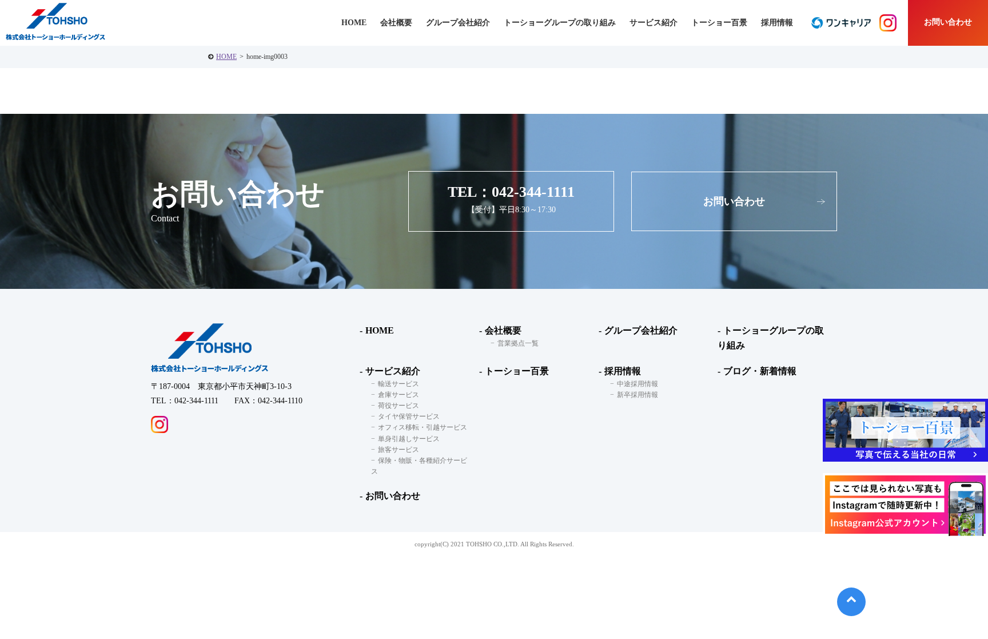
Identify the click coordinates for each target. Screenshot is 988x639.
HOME (226, 57)
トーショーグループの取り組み (560, 22)
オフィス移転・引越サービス (422, 427)
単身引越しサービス (409, 439)
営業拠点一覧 (518, 343)
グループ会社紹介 (458, 22)
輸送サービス (398, 384)
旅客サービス (398, 450)
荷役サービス (398, 406)
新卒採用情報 (637, 395)
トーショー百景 (719, 22)
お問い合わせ (948, 22)
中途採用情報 (637, 384)
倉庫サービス (398, 395)
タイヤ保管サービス (409, 416)
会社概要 (503, 330)
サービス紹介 (392, 371)
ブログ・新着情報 (759, 371)
